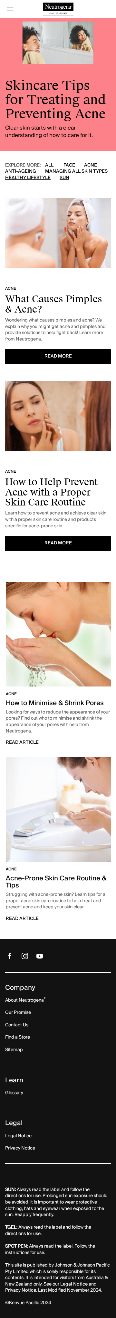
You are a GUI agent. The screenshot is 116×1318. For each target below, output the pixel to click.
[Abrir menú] (18, 9)
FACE (69, 165)
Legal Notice (74, 1284)
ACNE (90, 165)
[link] (58, 667)
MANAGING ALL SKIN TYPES (76, 171)
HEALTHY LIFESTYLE (28, 178)
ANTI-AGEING (20, 171)
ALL (49, 165)
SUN (64, 178)
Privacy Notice (20, 1290)
